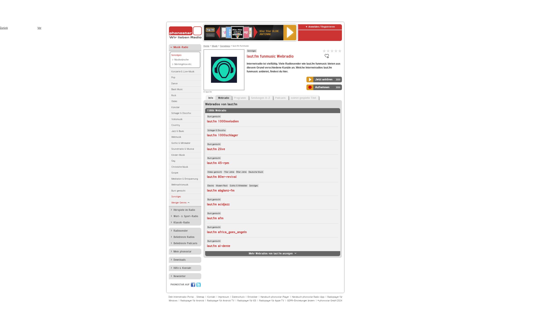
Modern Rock (222, 185)
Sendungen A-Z (260, 97)
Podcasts (280, 97)
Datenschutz (238, 297)
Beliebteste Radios (184, 237)
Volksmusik (176, 119)
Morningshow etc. (183, 64)
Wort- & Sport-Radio (186, 216)
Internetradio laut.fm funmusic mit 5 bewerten (340, 50)
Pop (173, 77)
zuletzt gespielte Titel (303, 97)
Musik (214, 46)
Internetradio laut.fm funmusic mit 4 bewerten (336, 50)
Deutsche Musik (256, 172)
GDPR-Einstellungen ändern (301, 300)
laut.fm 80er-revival (222, 177)
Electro (211, 185)
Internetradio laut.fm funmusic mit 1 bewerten (324, 50)
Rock (173, 95)
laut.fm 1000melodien (223, 121)
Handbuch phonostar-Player (275, 297)
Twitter (198, 285)
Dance (174, 83)
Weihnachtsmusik (179, 184)
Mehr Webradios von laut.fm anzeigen (271, 253)
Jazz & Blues (177, 131)
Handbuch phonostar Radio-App (308, 297)
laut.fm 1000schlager (222, 135)
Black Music (177, 89)
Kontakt (211, 297)
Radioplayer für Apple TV (271, 300)
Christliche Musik (179, 167)
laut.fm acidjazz (218, 204)
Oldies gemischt (215, 172)
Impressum (223, 297)
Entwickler (253, 297)
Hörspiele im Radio (184, 209)
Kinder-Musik (178, 155)
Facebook (193, 285)
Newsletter (180, 276)
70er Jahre (229, 172)
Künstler (175, 107)
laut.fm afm (215, 218)
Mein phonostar (183, 251)
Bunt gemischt (178, 190)
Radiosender (181, 230)
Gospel (174, 172)
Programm (240, 97)
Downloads (180, 259)
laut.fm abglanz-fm (221, 190)
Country (175, 125)
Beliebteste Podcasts (185, 243)
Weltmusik (176, 137)
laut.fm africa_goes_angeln (227, 232)
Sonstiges (176, 55)
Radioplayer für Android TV (220, 300)
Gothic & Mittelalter (180, 143)
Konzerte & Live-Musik (182, 71)
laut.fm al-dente (218, 246)
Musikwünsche (181, 59)
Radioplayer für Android (192, 300)
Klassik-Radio (182, 222)
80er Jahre (241, 172)
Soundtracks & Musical (182, 149)
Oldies (174, 101)
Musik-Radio (181, 47)
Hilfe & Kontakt (182, 268)
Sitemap (200, 297)
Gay (173, 160)
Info (210, 97)
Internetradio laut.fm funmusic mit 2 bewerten (328, 50)
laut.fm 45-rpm (218, 163)
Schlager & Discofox (181, 113)
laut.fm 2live (216, 149)
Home (206, 46)
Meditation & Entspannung (184, 178)
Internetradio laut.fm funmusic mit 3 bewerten (332, 50)
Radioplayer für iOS (246, 300)
